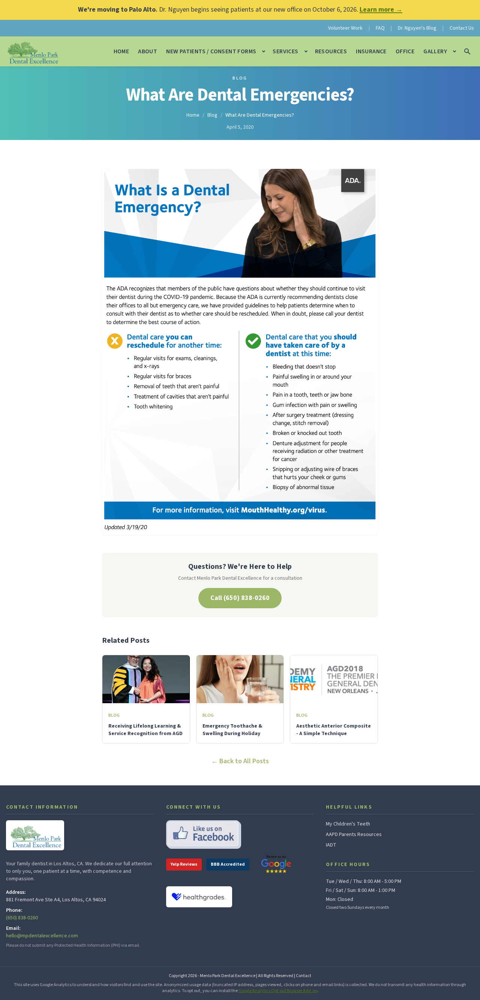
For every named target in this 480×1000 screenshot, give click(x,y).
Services (285, 51)
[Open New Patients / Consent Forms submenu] (263, 51)
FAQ (380, 28)
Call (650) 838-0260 (240, 598)
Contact (303, 976)
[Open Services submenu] (306, 51)
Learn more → (381, 9)
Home (121, 51)
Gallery (435, 51)
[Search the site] (467, 51)
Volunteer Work (345, 28)
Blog (240, 78)
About (147, 51)
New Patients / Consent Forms (211, 51)
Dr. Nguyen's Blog (417, 28)
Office (405, 51)
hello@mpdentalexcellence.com (42, 936)
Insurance (371, 51)
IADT (331, 845)
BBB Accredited (228, 864)
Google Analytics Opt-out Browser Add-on (277, 991)
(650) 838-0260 (22, 918)
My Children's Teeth (348, 824)
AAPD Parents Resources (354, 834)
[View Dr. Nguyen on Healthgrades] (199, 897)
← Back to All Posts (240, 761)
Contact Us (462, 28)
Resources (331, 51)
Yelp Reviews (184, 864)
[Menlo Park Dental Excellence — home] (32, 51)
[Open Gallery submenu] (454, 51)
